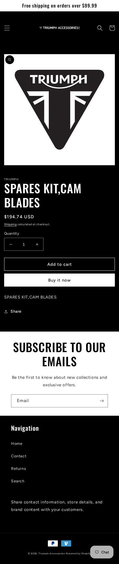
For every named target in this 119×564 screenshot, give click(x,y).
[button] (7, 28)
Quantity (11, 233)
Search (18, 481)
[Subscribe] (101, 400)
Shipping (10, 224)
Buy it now (59, 280)
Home (16, 443)
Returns (18, 468)
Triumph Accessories (51, 553)
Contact (18, 456)
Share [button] (16, 311)
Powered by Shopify (78, 553)
